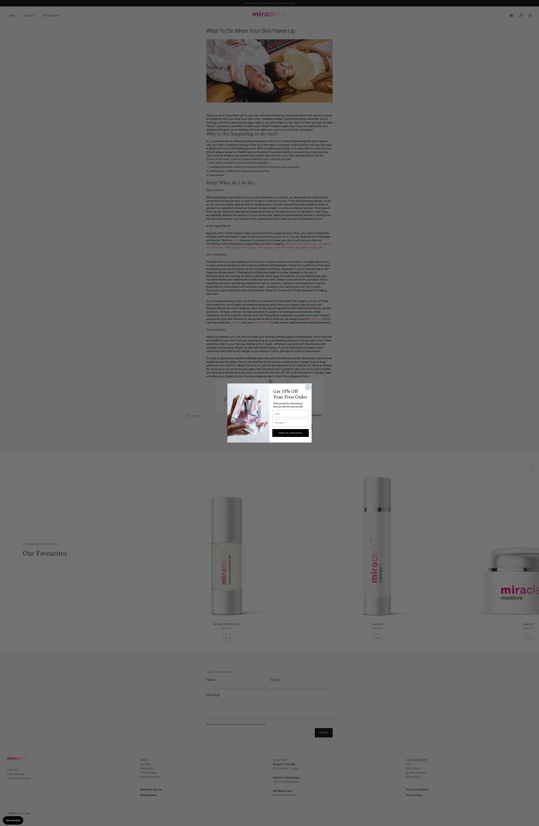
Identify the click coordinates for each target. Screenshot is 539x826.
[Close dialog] (308, 387)
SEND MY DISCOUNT (290, 433)
